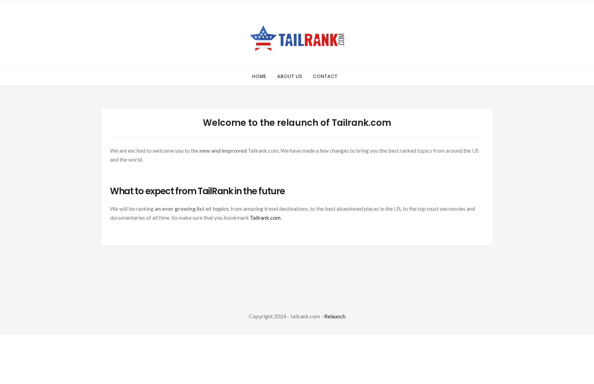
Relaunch (334, 316)
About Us (289, 76)
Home (259, 76)
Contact (325, 76)
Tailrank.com (265, 217)
